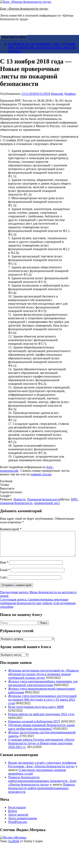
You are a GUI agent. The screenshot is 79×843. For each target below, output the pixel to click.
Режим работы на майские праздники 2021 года (41, 714)
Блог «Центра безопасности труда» (24, 8)
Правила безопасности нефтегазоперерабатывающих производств (41, 788)
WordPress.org (17, 822)
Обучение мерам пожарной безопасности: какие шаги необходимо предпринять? (41, 726)
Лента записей (18, 814)
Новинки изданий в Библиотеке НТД (34, 721)
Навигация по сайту (14, 37)
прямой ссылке (41, 474)
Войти (12, 811)
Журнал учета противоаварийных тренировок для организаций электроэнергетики (42, 683)
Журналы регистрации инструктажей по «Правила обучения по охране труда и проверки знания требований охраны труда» (43, 674)
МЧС (74, 499)
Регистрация (17, 807)
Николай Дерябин (63, 93)
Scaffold (13, 841)
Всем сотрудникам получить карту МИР (36, 707)
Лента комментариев (22, 818)
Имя (4, 562)
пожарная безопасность (16, 503)
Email (5, 570)
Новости (20, 499)
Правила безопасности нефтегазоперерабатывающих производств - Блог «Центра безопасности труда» (42, 780)
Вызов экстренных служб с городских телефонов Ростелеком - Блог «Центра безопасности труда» (42, 764)
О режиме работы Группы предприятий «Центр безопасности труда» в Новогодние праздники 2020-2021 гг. (41, 743)
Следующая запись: (38, 603)
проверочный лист (47, 503)
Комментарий (10, 529)
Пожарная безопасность (43, 499)
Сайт (3, 577)
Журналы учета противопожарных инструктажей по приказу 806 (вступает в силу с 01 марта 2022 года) (42, 699)
